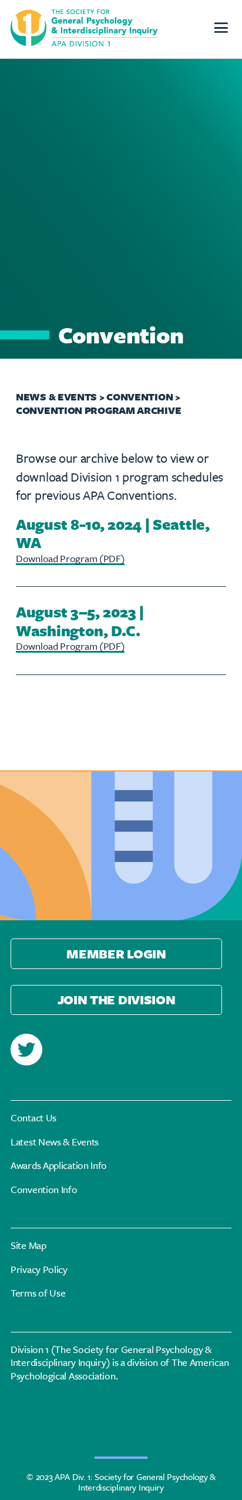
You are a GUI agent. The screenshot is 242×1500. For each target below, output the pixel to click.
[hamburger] (220, 29)
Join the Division (117, 999)
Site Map (28, 1245)
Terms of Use (38, 1293)
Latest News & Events (55, 1142)
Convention (140, 396)
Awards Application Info (59, 1165)
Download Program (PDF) (70, 558)
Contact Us (33, 1118)
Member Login (116, 953)
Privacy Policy (39, 1270)
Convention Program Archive (98, 410)
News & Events (56, 396)
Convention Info (44, 1190)
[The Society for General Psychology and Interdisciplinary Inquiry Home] (84, 29)
